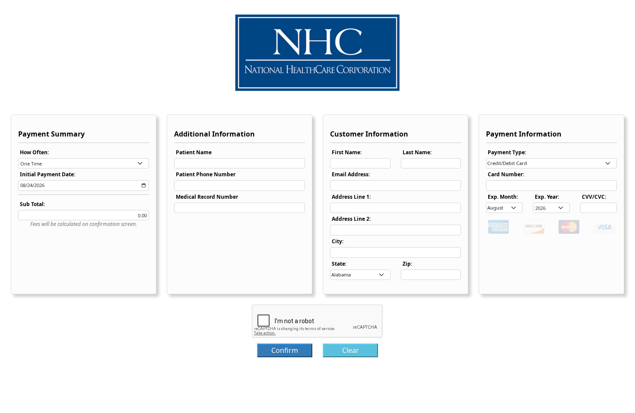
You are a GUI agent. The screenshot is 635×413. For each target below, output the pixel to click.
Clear (350, 350)
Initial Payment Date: (47, 174)
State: (339, 263)
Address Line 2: (351, 218)
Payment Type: (507, 152)
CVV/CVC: (594, 196)
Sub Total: (32, 204)
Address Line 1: (351, 196)
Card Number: (506, 174)
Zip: (407, 263)
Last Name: (417, 152)
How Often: (34, 152)
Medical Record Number (207, 196)
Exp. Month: (503, 196)
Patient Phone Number (205, 174)
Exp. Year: (547, 196)
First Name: (347, 152)
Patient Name (194, 152)
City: (337, 241)
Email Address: (351, 174)
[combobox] (83, 163)
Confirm (284, 350)
